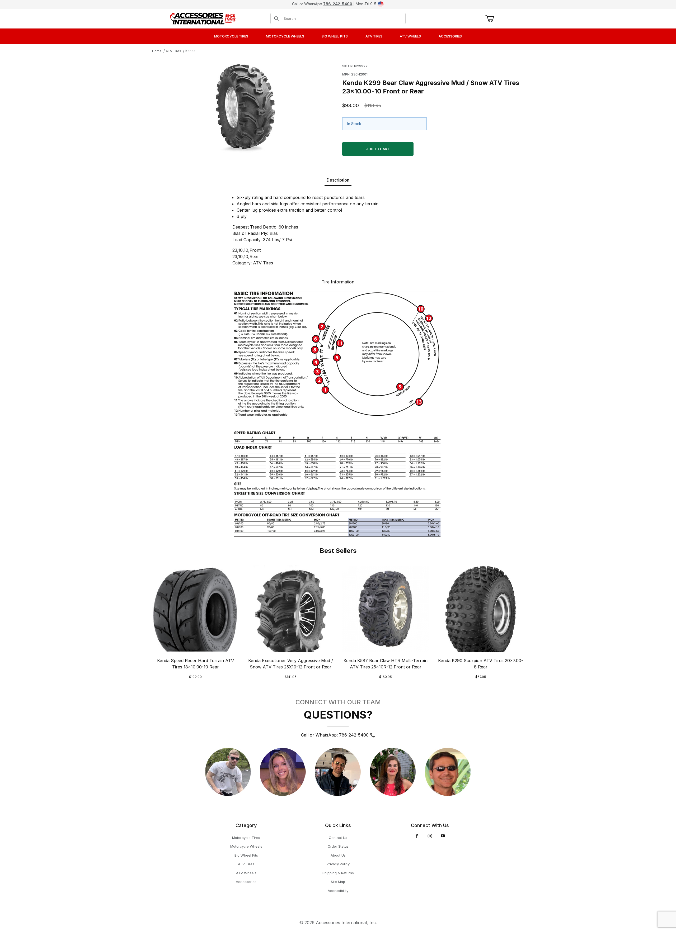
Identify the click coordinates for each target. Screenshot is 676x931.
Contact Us (338, 837)
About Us (338, 855)
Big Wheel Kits (246, 855)
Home (157, 51)
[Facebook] (417, 836)
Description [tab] (338, 180)
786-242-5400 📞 (357, 735)
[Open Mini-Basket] (488, 18)
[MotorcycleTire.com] (203, 18)
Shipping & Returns (338, 873)
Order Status (338, 846)
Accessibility (338, 891)
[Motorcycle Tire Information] (338, 413)
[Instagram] (429, 836)
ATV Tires (173, 51)
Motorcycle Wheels (246, 846)
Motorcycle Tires (246, 837)
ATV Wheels (246, 873)
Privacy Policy (338, 864)
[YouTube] (443, 836)
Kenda (190, 51)
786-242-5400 (337, 4)
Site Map (338, 882)
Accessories (246, 882)
